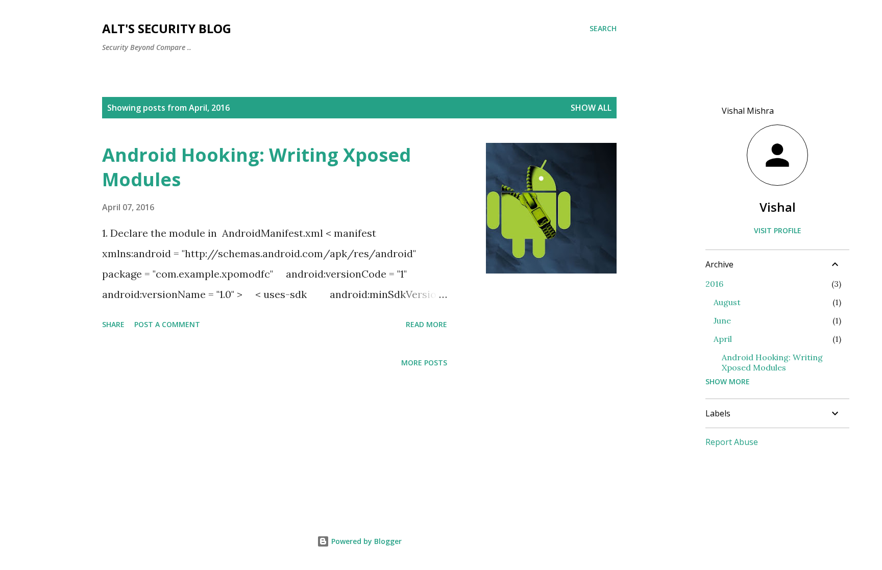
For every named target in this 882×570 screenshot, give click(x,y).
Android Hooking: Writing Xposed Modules (256, 167)
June (722, 320)
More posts (424, 362)
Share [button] (113, 324)
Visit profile (777, 230)
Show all (591, 107)
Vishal (778, 207)
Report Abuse (731, 442)
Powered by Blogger (365, 541)
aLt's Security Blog (166, 28)
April (723, 339)
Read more (426, 324)
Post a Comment (167, 324)
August (727, 302)
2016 (714, 284)
